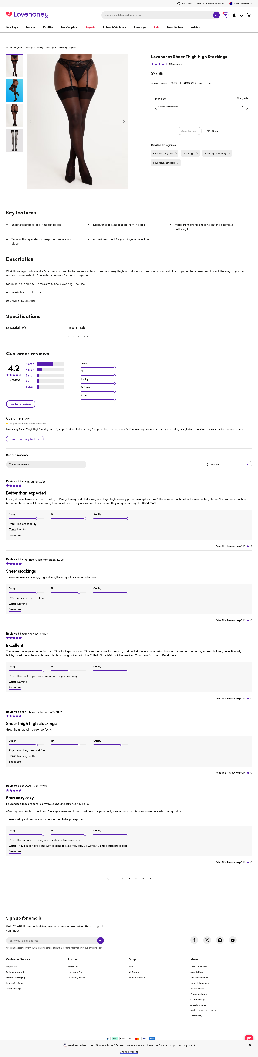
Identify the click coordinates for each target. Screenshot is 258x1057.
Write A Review (20, 404)
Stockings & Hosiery (33, 47)
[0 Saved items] (241, 15)
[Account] (234, 15)
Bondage (140, 27)
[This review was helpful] (248, 546)
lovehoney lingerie (66, 47)
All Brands (134, 972)
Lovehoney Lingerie (164, 162)
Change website (129, 1051)
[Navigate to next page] (150, 878)
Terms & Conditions (199, 983)
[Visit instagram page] (220, 940)
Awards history (197, 972)
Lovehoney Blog (75, 972)
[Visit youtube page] (233, 940)
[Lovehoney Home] (27, 14)
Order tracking (13, 988)
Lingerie (90, 27)
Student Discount (137, 977)
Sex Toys (12, 27)
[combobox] (160, 15)
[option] (77, 121)
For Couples (69, 27)
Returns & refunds (14, 983)
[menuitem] (14, 27)
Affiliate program (198, 1004)
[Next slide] (124, 121)
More (194, 959)
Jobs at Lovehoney (199, 977)
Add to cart (189, 131)
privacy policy (95, 947)
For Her (30, 27)
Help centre (12, 966)
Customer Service (18, 959)
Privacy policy (197, 988)
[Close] (250, 1045)
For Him (48, 27)
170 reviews (175, 64)
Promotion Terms (198, 993)
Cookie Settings (197, 999)
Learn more (204, 83)
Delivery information (16, 972)
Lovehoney (129, 36)
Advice (195, 27)
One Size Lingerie (163, 153)
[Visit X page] (207, 940)
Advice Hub (73, 966)
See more (15, 535)
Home (9, 47)
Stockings (49, 47)
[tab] (37, 990)
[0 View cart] (249, 15)
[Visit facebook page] (194, 940)
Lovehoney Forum (76, 977)
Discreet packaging (15, 977)
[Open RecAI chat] (249, 1039)
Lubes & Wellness (114, 27)
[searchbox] (48, 464)
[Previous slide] (30, 121)
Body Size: (160, 98)
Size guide (242, 98)
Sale (157, 27)
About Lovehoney (198, 966)
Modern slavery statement (203, 1010)
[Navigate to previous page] (107, 878)
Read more (149, 503)
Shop (132, 959)
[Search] (216, 15)
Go (100, 940)
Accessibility (196, 1015)
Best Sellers (175, 27)
